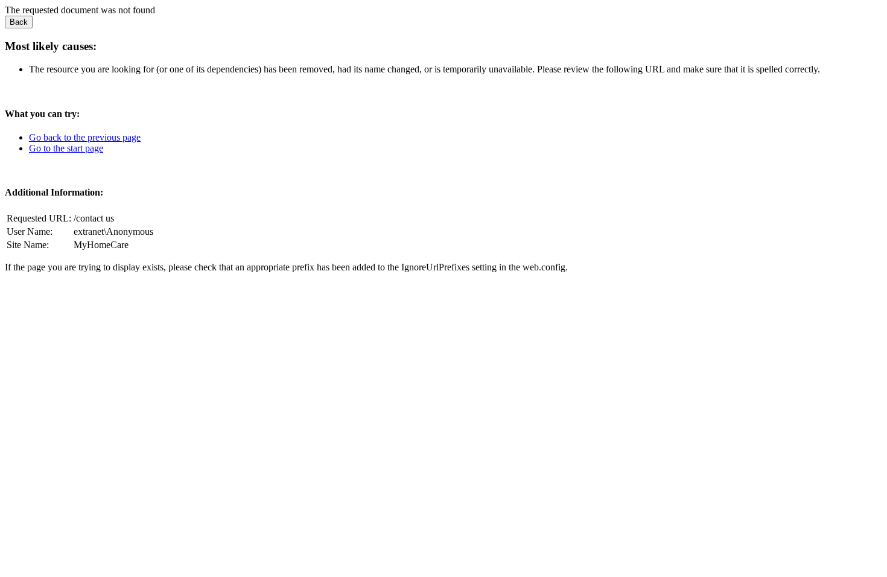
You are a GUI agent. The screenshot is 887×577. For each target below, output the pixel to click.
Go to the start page (66, 148)
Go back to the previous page (85, 137)
